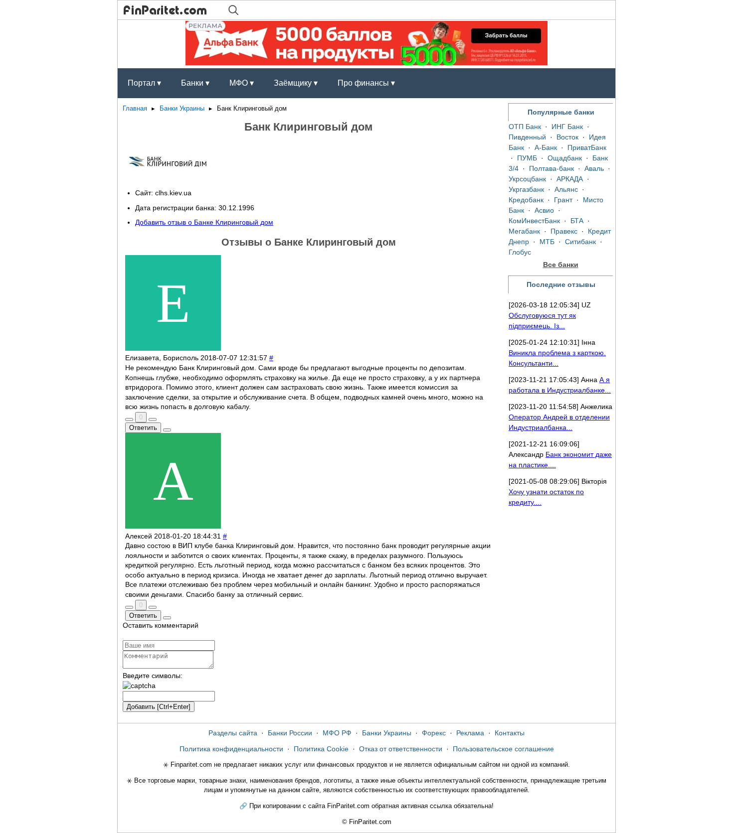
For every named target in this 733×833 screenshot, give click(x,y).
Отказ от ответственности (400, 749)
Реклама (470, 733)
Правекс (563, 231)
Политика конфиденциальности (231, 749)
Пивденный (527, 137)
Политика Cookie (321, 749)
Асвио (544, 210)
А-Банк (546, 147)
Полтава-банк (551, 168)
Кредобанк (526, 200)
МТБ (547, 242)
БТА (576, 221)
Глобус (520, 252)
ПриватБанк (586, 147)
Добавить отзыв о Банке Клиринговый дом (204, 222)
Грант (563, 200)
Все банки (560, 265)
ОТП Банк (525, 127)
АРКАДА (569, 179)
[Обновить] (139, 686)
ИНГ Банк (567, 127)
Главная (135, 108)
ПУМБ (527, 158)
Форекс (434, 733)
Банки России (290, 733)
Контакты (510, 733)
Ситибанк (580, 242)
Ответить (143, 427)
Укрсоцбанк (527, 179)
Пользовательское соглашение (503, 749)
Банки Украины (182, 108)
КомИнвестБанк (534, 221)
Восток (567, 137)
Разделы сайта (232, 733)
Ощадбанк (565, 158)
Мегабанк (524, 231)
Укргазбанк (526, 189)
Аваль (594, 168)
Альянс (566, 189)
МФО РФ (337, 733)
